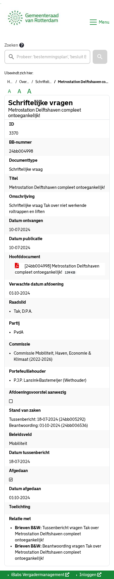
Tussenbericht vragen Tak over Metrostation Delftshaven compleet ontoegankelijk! (57, 533)
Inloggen (88, 574)
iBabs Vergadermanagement (37, 574)
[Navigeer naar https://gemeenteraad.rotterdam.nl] (33, 22)
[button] (100, 57)
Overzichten (28, 82)
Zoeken (11, 45)
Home (12, 82)
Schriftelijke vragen (50, 82)
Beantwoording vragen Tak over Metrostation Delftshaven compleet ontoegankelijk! (58, 552)
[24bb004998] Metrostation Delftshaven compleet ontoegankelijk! (57, 269)
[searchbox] (47, 57)
